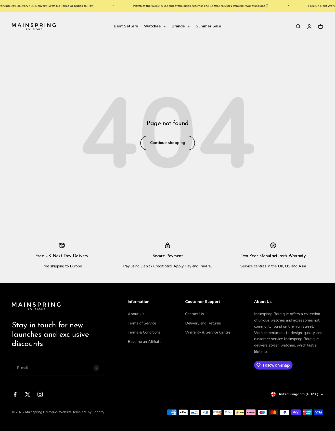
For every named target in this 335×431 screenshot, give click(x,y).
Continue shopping (167, 142)
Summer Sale (208, 26)
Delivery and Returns (203, 323)
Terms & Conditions (144, 332)
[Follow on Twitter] (27, 394)
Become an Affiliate (145, 341)
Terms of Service (142, 323)
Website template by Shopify (81, 412)
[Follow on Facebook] (15, 394)
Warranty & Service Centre (208, 332)
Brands (178, 26)
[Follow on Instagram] (40, 394)
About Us (136, 314)
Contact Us (194, 314)
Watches (152, 26)
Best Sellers (126, 26)
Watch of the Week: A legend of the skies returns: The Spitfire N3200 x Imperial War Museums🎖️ (197, 6)
